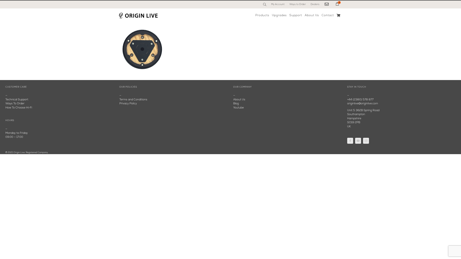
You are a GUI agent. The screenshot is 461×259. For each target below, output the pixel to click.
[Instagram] (366, 141)
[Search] (265, 4)
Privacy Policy (128, 103)
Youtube (238, 107)
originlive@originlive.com (362, 103)
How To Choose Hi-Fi (18, 107)
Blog (236, 103)
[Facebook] (350, 141)
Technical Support (16, 99)
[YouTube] (358, 141)
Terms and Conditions (133, 99)
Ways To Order (14, 103)
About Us (239, 99)
